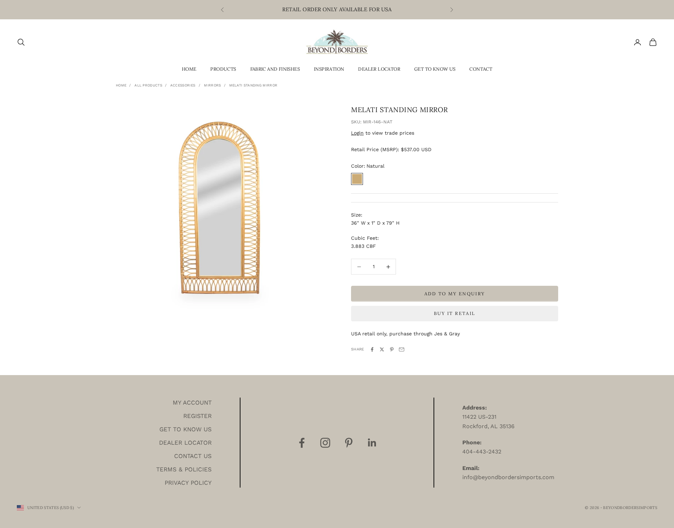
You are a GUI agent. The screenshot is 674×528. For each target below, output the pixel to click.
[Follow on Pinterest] (349, 443)
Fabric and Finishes (275, 69)
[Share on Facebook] (372, 349)
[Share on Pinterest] (392, 349)
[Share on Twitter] (382, 349)
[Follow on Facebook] (302, 443)
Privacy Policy (188, 482)
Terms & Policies (184, 469)
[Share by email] (401, 349)
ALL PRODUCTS (148, 85)
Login (357, 133)
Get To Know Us (435, 69)
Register (197, 415)
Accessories (182, 85)
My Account (192, 402)
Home (189, 69)
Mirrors (212, 85)
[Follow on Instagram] (325, 443)
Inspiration (329, 69)
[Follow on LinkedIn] (372, 443)
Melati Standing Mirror (253, 85)
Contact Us (193, 455)
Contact (480, 69)
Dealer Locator (379, 69)
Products (223, 69)
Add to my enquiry (454, 294)
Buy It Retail (454, 313)
